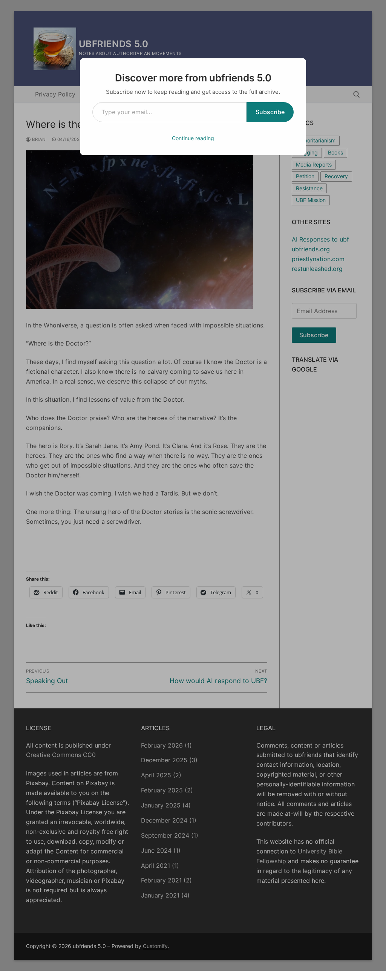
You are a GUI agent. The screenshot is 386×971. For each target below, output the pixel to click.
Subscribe (270, 112)
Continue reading (193, 138)
